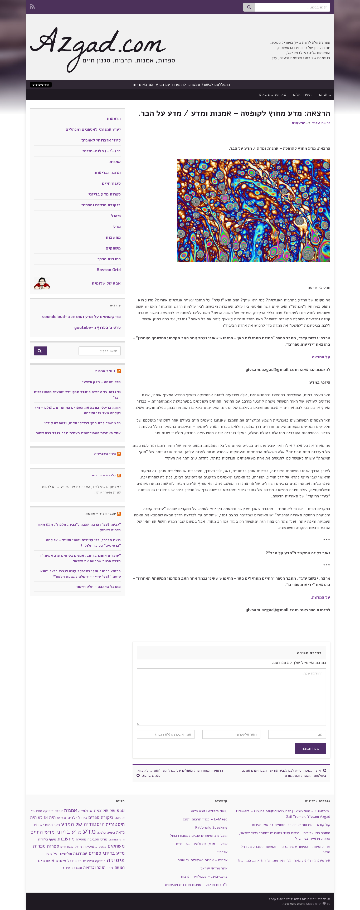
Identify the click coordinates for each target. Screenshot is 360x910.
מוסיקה (81, 839)
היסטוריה (115, 824)
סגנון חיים (111, 183)
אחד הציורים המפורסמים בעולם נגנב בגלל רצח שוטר (78, 433)
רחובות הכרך (109, 259)
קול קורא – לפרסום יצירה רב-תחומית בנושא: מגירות (291, 824)
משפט (102, 847)
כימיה (111, 832)
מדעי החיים (42, 831)
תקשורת (77, 868)
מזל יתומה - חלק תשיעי (101, 381)
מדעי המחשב (117, 839)
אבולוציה (85, 810)
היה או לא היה (43, 817)
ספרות (53, 846)
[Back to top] (11, 898)
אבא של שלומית (106, 283)
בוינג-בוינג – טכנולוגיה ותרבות (204, 876)
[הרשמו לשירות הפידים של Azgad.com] (32, 6)
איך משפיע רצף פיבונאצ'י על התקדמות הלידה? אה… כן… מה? (283, 860)
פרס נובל (74, 860)
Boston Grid (109, 270)
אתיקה (120, 817)
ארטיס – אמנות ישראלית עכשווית (202, 860)
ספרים (95, 853)
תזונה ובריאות (108, 172)
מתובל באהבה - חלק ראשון (98, 586)
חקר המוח (52, 824)
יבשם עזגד (321, 123)
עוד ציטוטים (40, 84)
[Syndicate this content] (119, 371)
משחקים (113, 248)
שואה (110, 868)
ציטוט (61, 861)
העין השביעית (105, 454)
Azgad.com (97, 47)
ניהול (116, 216)
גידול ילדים (77, 817)
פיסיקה (116, 860)
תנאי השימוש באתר (273, 94)
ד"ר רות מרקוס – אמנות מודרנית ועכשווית (196, 884)
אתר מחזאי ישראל (214, 868)
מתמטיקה (91, 846)
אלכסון (222, 851)
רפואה (120, 867)
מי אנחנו (325, 94)
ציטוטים (46, 860)
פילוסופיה (51, 854)
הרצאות (298, 123)
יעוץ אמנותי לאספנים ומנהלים (93, 129)
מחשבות (113, 237)
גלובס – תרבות (104, 475)
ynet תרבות (105, 371)
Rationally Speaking (211, 827)
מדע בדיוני (68, 832)
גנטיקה (61, 818)
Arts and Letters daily (209, 811)
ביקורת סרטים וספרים (101, 205)
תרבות (66, 868)
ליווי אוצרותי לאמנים (101, 140)
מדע (117, 226)
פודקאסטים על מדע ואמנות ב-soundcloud (81, 317)
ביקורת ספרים (101, 817)
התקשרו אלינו (303, 94)
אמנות (115, 162)
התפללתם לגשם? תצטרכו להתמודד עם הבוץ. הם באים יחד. (180, 84)
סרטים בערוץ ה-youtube (97, 327)
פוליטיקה (65, 853)
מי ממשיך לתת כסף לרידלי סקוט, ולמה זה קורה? (82, 422)
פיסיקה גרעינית (94, 860)
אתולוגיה (36, 811)
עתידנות (80, 853)
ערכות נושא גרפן (294, 904)
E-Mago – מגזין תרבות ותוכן (205, 819)
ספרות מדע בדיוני (104, 194)
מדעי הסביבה (97, 839)
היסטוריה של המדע (83, 824)
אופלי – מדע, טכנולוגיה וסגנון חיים (201, 843)
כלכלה (101, 832)
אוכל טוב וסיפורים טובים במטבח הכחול (198, 835)
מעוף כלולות (47, 839)
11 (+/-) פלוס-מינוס (101, 151)
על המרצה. (320, 357)
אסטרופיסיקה (53, 810)
